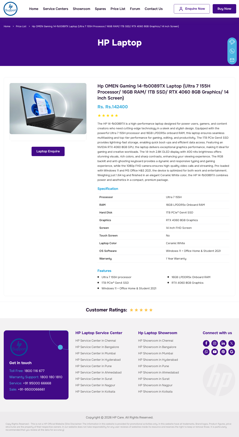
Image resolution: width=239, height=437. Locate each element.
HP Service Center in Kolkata (95, 392)
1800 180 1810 (51, 377)
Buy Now (224, 9)
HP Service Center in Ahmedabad (98, 372)
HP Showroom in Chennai (155, 341)
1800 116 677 (34, 371)
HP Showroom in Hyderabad (158, 360)
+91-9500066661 (31, 389)
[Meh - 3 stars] (141, 310)
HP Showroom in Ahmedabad (158, 372)
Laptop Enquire (48, 151)
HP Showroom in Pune (153, 366)
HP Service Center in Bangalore (97, 347)
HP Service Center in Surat (93, 379)
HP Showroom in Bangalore (157, 347)
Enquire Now (195, 9)
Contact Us (154, 9)
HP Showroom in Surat (154, 379)
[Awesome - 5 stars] (151, 310)
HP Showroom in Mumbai (155, 353)
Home (33, 9)
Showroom (81, 9)
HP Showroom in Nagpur (155, 385)
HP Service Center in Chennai (95, 341)
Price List (118, 9)
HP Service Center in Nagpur (95, 385)
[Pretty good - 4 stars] (146, 310)
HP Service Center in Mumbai (95, 353)
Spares (100, 9)
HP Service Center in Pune (93, 366)
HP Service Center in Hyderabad (98, 360)
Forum (135, 9)
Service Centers (55, 9)
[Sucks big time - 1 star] (132, 310)
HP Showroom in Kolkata (155, 392)
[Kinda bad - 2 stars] (137, 310)
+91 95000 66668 (37, 383)
